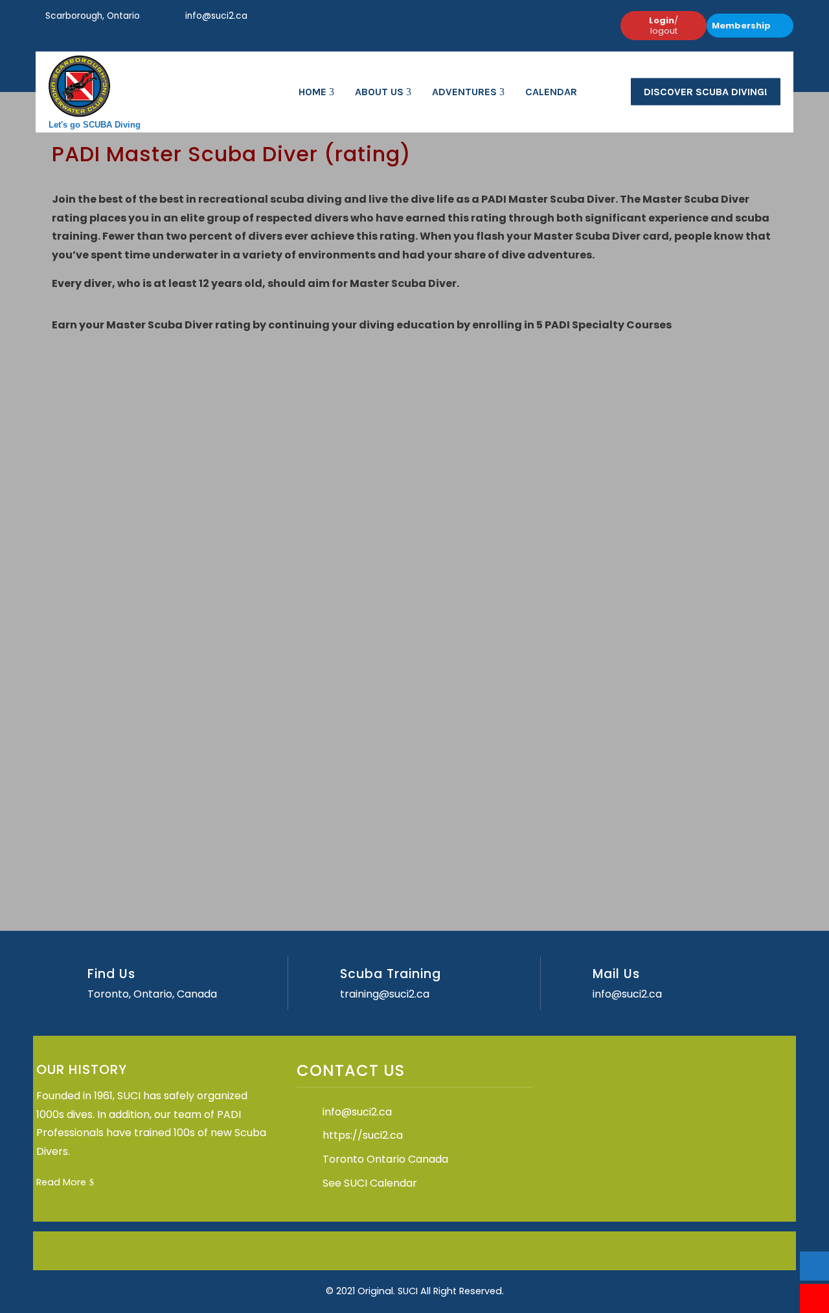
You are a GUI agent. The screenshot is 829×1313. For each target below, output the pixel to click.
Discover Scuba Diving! (705, 92)
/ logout (663, 25)
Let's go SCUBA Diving (95, 124)
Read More (61, 1182)
